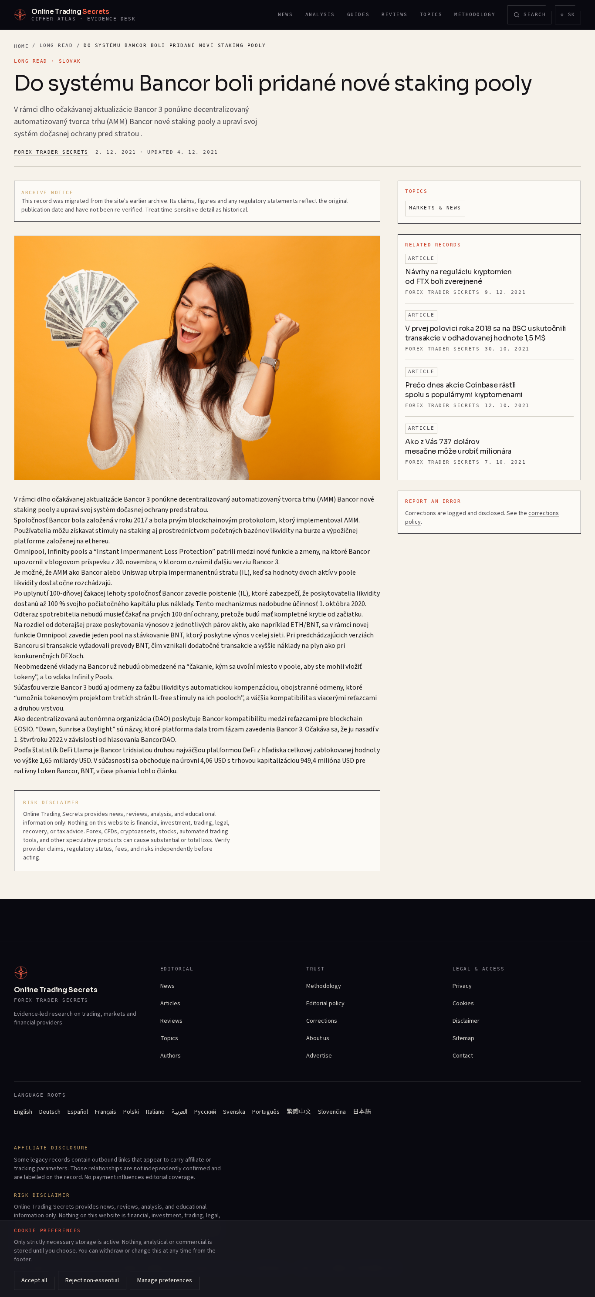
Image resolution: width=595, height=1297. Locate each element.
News (285, 14)
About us (317, 1038)
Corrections (321, 1021)
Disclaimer (466, 1021)
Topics (431, 14)
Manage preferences (164, 1280)
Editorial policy (325, 1003)
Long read (56, 45)
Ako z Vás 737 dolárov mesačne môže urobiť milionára (458, 446)
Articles (170, 1003)
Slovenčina (332, 1112)
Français (105, 1112)
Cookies (463, 1003)
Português (266, 1112)
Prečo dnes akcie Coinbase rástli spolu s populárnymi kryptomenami (464, 390)
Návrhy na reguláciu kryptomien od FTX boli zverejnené (458, 276)
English (23, 1112)
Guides (358, 14)
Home (21, 46)
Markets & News (435, 208)
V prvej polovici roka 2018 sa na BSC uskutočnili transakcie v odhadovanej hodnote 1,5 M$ (485, 333)
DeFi (65, 750)
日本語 (362, 1112)
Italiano (155, 1112)
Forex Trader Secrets (51, 152)
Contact (463, 1055)
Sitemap (463, 1038)
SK (570, 16)
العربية (179, 1112)
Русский (205, 1112)
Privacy (462, 986)
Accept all (34, 1280)
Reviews (395, 14)
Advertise (319, 1055)
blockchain (346, 719)
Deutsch (50, 1112)
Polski (131, 1112)
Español (78, 1112)
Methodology (474, 14)
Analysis (320, 14)
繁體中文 (299, 1112)
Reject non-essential (92, 1280)
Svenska (234, 1112)
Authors (170, 1055)
